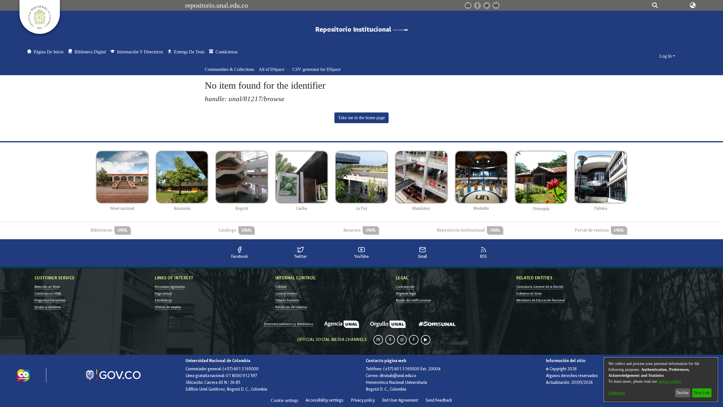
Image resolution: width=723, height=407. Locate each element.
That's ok (702, 393)
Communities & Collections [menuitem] (229, 69)
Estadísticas (163, 300)
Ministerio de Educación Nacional (540, 300)
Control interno (286, 293)
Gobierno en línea (529, 293)
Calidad (280, 286)
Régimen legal (406, 293)
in (378, 339)
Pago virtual (163, 293)
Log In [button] (666, 56)
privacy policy (669, 381)
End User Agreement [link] (400, 400)
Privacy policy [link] (363, 400)
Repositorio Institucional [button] (354, 29)
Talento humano (287, 300)
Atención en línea (47, 286)
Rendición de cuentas (291, 307)
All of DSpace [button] (271, 69)
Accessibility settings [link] (324, 400)
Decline (682, 393)
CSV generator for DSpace (316, 69)
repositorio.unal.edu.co (216, 5)
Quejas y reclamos (47, 307)
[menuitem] (273, 69)
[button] (655, 5)
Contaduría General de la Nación (539, 286)
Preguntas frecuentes (49, 300)
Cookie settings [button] (284, 400)
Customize (616, 393)
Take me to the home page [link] (361, 117)
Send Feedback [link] (439, 400)
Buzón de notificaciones (413, 300)
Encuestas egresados (170, 286)
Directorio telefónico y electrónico (288, 324)
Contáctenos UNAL (47, 293)
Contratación (405, 286)
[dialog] (660, 379)
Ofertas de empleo (168, 307)
